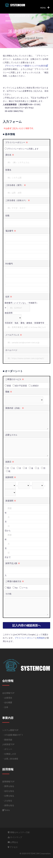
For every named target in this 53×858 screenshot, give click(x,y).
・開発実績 (7, 739)
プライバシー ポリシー (25, 638)
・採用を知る (8, 805)
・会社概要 (7, 702)
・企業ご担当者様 (10, 758)
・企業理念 (7, 698)
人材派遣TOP (8, 744)
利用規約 (41, 638)
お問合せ (14, 842)
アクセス (13, 847)
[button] (43, 8)
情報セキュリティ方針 (20, 832)
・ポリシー (7, 749)
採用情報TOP (8, 781)
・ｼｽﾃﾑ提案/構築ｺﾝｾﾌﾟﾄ (12, 735)
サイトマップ (16, 837)
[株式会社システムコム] (15, 5)
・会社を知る (8, 791)
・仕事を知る (8, 796)
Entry (7, 810)
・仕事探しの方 (9, 754)
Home (7, 16)
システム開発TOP (10, 730)
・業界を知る (8, 786)
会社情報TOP (8, 693)
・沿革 (5, 707)
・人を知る (7, 800)
